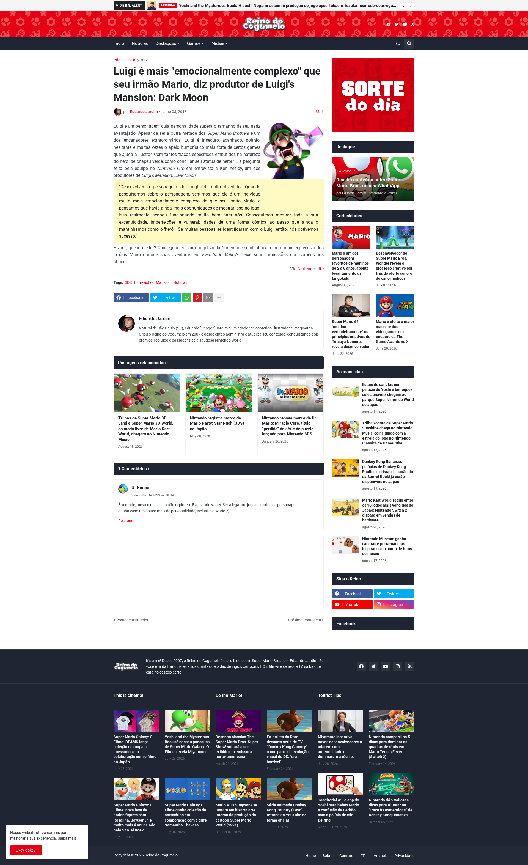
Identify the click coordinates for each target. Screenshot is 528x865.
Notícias (180, 282)
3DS (143, 60)
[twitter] (396, 24)
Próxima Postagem (304, 620)
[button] (403, 5)
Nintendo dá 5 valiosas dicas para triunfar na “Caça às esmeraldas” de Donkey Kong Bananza (391, 807)
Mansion (163, 282)
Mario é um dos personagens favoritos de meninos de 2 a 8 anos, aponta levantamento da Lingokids (350, 266)
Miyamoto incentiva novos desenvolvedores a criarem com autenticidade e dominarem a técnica (340, 747)
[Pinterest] (197, 297)
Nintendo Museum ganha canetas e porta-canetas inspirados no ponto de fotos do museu (387, 546)
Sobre (327, 855)
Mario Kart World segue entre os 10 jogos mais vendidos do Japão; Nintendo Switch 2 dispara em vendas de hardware (387, 510)
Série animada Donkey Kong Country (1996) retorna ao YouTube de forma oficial (287, 812)
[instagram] (397, 666)
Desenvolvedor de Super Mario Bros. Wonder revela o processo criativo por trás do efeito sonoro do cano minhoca (394, 266)
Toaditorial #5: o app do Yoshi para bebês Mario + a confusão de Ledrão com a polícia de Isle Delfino (340, 810)
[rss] (412, 24)
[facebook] (389, 24)
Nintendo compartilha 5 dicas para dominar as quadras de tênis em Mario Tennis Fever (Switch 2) (389, 747)
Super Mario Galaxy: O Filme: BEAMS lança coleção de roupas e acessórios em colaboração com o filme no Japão (135, 749)
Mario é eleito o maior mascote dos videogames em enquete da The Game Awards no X (395, 331)
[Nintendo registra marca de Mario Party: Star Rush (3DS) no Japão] (218, 393)
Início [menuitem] (119, 43)
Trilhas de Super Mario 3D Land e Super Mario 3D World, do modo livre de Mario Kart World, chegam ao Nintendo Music (145, 429)
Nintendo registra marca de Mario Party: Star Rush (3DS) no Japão (217, 423)
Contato (346, 855)
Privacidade (404, 855)
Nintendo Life (311, 268)
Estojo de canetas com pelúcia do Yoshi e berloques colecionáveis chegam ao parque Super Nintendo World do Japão (388, 394)
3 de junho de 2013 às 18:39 (152, 495)
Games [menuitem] (193, 43)
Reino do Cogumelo (161, 855)
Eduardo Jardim (154, 318)
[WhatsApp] (186, 297)
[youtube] (405, 24)
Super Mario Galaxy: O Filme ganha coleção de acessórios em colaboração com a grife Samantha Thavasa (186, 815)
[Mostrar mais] (219, 297)
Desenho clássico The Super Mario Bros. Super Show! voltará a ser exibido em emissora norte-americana (237, 747)
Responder (127, 520)
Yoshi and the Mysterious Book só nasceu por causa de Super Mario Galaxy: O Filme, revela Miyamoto (187, 744)
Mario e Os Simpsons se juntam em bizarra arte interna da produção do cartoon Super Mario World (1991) (236, 815)
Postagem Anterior (132, 620)
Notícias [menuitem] (140, 43)
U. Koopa (140, 487)
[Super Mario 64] (351, 305)
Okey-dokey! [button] (26, 850)
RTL (363, 855)
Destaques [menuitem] (165, 43)
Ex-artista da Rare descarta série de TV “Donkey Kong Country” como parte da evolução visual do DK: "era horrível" (288, 749)
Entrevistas (143, 282)
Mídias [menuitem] (217, 43)
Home (311, 855)
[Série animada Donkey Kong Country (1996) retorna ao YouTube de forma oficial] (289, 789)
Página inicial (125, 60)
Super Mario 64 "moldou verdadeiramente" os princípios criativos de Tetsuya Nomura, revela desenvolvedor (351, 334)
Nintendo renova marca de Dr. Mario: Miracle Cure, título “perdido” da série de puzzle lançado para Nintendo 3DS (289, 426)
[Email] (208, 297)
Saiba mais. (68, 838)
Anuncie (380, 855)
